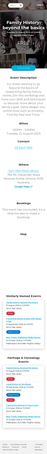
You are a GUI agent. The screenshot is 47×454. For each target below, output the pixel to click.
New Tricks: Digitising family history (23, 337)
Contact (15, 447)
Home (5, 444)
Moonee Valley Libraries (38, 447)
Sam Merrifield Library (23, 171)
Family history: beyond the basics (22, 302)
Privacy (6, 447)
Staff (24, 447)
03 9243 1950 (23, 147)
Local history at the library (18, 384)
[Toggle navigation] (4, 5)
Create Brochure (10, 450)
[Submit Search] (21, 5)
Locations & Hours (18, 444)
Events (40, 5)
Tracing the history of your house (22, 405)
